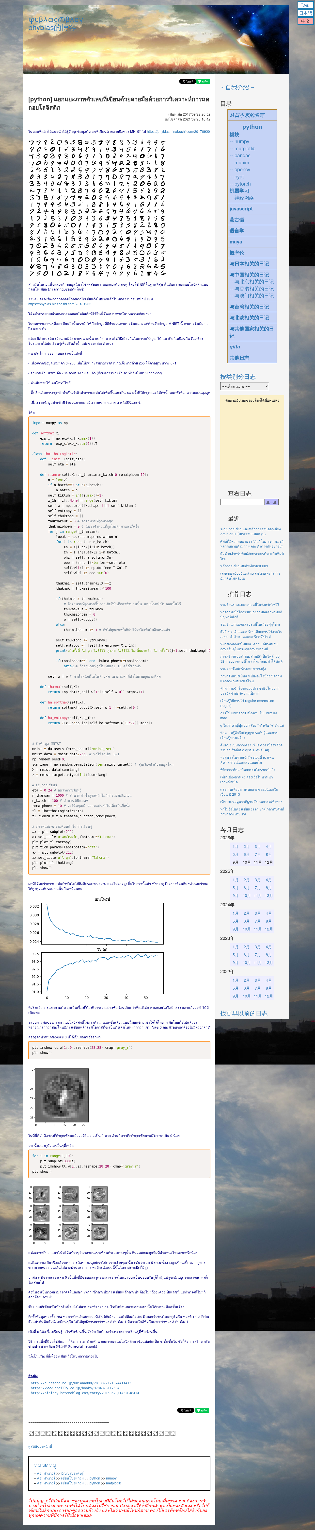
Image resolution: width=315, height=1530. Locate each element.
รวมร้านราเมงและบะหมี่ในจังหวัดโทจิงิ (249, 604)
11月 (258, 895)
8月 (269, 854)
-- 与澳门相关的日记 (252, 295)
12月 (269, 895)
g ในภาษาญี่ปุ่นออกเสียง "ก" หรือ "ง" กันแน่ (252, 725)
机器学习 (239, 190)
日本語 (305, 13)
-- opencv (240, 169)
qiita (235, 346)
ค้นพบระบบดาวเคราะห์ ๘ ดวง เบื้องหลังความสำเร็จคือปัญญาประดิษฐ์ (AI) (251, 747)
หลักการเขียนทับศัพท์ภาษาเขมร (244, 565)
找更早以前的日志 (244, 1013)
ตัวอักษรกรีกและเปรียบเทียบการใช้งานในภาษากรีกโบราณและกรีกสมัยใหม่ (251, 634)
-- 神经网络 (242, 197)
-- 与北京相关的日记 (252, 281)
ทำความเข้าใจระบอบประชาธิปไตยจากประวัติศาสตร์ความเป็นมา (249, 691)
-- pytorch (240, 183)
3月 (258, 846)
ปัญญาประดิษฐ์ (72, 1473)
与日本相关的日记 (249, 263)
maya (236, 241)
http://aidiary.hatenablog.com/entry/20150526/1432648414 (85, 1393)
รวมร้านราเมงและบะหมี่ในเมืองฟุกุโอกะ (250, 624)
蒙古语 (237, 219)
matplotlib (113, 1482)
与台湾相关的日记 (249, 306)
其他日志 (239, 357)
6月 (247, 854)
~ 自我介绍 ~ (237, 87)
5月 (236, 854)
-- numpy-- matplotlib (242, 145)
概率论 (237, 252)
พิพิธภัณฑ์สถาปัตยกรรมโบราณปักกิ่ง (247, 769)
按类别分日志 (238, 376)
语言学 (237, 230)
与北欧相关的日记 (249, 317)
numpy (111, 1478)
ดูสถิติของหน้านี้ (40, 1446)
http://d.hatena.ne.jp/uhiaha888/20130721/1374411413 (81, 1383)
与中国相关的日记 (249, 274)
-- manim (239, 162)
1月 (236, 846)
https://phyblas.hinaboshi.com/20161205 (59, 303)
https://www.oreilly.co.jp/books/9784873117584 (75, 1388)
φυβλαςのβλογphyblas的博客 (55, 23)
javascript (241, 208)
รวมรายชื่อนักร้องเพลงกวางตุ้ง (243, 668)
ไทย (306, 5)
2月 (247, 846)
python (95, 1478)
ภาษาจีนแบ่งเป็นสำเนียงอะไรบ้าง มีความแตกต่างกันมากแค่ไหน (251, 678)
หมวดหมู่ (45, 1464)
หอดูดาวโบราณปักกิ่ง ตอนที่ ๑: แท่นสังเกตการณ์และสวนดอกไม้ (247, 760)
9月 (236, 895)
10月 (247, 895)
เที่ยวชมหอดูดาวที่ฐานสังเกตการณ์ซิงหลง (251, 801)
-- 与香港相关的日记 (252, 288)
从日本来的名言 (247, 114)
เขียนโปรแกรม (72, 1478)
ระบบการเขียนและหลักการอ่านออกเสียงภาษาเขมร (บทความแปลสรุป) (250, 531)
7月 (258, 854)
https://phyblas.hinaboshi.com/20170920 (178, 131)
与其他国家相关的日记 (252, 332)
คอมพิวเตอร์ (46, 1473)
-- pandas (240, 155)
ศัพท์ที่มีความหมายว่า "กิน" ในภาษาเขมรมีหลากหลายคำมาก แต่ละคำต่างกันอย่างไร (252, 544)
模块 (234, 134)
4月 (269, 846)
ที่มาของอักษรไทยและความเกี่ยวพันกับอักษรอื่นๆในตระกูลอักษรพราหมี (249, 646)
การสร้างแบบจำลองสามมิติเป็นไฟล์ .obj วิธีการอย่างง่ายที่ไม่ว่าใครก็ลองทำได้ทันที (251, 659)
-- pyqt (237, 176)
